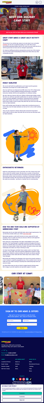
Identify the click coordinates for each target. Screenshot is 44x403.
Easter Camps (4, 364)
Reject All (22, 400)
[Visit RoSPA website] (28, 382)
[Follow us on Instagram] (23, 379)
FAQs (30, 368)
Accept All (22, 393)
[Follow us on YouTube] (20, 379)
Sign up (22, 328)
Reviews (17, 364)
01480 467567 (12, 353)
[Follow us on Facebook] (13, 379)
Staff (16, 366)
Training (31, 366)
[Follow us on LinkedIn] (27, 379)
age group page (27, 233)
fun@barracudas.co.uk (11, 355)
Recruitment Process (34, 364)
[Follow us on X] (16, 379)
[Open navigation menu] (40, 2)
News (16, 368)
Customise (22, 396)
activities (5, 44)
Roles (30, 361)
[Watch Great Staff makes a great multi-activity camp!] (22, 68)
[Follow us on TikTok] (30, 379)
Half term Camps (5, 368)
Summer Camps (5, 366)
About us (17, 361)
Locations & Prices (5, 361)
